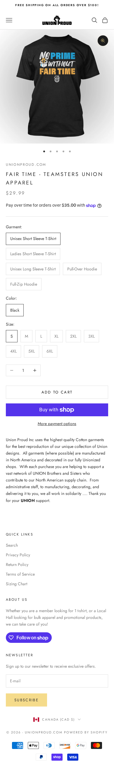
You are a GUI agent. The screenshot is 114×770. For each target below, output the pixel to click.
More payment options (57, 424)
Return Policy (17, 564)
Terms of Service (20, 574)
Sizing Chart (16, 584)
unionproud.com (26, 164)
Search (12, 545)
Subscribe (26, 700)
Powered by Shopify (86, 732)
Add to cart (57, 392)
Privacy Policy (18, 555)
